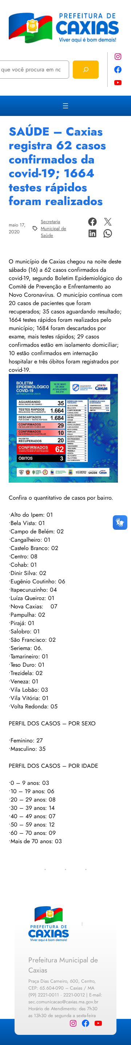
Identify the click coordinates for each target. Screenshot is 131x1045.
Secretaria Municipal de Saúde (53, 228)
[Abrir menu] (65, 105)
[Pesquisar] (86, 69)
